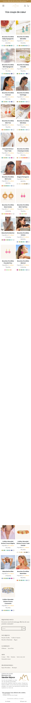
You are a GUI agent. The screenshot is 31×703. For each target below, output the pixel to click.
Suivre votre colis (21, 657)
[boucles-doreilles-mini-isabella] (8, 476)
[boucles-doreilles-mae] (23, 364)
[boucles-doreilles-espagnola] (8, 448)
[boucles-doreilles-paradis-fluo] (8, 252)
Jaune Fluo (4, 213)
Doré (23, 183)
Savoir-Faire (11, 648)
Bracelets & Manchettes (7, 640)
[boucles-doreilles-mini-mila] (23, 27)
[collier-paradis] (23, 392)
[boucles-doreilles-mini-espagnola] (8, 55)
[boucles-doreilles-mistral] (23, 252)
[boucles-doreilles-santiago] (23, 83)
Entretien (13, 657)
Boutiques (14, 667)
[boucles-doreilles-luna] (8, 336)
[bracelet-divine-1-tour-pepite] (23, 476)
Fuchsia (11, 157)
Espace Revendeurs (6, 667)
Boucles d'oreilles (6, 637)
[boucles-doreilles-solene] (23, 224)
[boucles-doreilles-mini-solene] (8, 392)
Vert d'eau (6, 494)
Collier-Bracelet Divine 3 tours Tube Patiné (23, 543)
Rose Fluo (20, 213)
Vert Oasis (8, 45)
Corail (2, 129)
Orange (25, 157)
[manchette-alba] (8, 562)
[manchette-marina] (8, 224)
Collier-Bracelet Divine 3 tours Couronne (7, 601)
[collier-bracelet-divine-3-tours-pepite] (8, 532)
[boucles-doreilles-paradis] (23, 55)
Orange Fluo (8, 213)
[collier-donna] (23, 336)
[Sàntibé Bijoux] (15, 5)
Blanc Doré (19, 183)
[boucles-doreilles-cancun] (8, 83)
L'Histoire (4, 648)
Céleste (4, 45)
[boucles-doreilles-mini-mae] (23, 112)
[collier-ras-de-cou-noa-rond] (8, 504)
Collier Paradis (23, 401)
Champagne (19, 45)
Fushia (27, 157)
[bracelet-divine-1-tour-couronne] (8, 364)
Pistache (4, 494)
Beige (17, 157)
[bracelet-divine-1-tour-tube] (8, 140)
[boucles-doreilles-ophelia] (23, 280)
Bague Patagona (23, 177)
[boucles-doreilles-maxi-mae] (23, 562)
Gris (27, 552)
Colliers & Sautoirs (15, 637)
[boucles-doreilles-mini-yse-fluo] (23, 196)
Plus (13, 45)
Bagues (15, 640)
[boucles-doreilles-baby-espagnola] (8, 27)
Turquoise (11, 45)
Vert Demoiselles (6, 298)
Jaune (21, 157)
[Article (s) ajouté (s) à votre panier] (28, 5)
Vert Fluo (22, 213)
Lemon (6, 45)
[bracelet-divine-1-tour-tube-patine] (23, 504)
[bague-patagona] (23, 168)
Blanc (17, 129)
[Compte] (25, 5)
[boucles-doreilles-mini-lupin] (23, 448)
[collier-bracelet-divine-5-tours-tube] (8, 420)
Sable (21, 183)
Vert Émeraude (9, 45)
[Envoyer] (23, 628)
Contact (3, 657)
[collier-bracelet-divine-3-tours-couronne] (8, 590)
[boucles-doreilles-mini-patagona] (8, 280)
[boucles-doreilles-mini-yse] (8, 112)
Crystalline (2, 45)
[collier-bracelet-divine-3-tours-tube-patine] (23, 532)
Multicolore (27, 183)
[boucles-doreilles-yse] (23, 420)
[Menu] (3, 5)
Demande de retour (6, 659)
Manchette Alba (7, 571)
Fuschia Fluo (9, 213)
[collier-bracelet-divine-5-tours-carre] (23, 308)
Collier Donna (23, 345)
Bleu (11, 73)
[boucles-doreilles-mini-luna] (8, 168)
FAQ (8, 657)
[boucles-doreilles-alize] (8, 308)
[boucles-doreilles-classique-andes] (23, 140)
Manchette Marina (8, 233)
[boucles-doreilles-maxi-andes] (8, 196)
